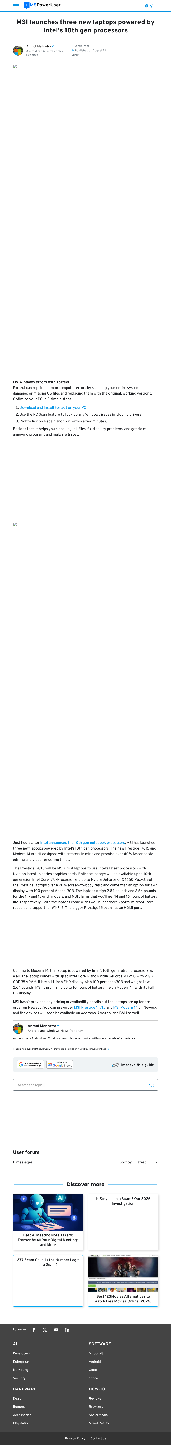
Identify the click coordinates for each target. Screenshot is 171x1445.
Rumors (19, 1407)
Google (94, 1370)
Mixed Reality (99, 1423)
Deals (17, 1399)
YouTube (56, 1330)
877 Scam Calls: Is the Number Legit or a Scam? (48, 1262)
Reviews (95, 1399)
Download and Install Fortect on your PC (53, 407)
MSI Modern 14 (125, 1007)
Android (95, 1362)
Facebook (33, 1330)
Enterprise (21, 1362)
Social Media (98, 1415)
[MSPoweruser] (42, 5)
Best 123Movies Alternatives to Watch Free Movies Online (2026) (123, 1299)
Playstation (21, 1423)
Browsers (96, 1407)
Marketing (20, 1370)
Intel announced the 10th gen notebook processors (82, 843)
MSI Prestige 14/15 (90, 1007)
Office (93, 1378)
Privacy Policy (75, 1439)
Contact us (98, 1439)
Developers (21, 1354)
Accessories (22, 1415)
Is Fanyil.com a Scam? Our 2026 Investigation (123, 1201)
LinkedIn (67, 1330)
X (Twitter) (45, 1330)
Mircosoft (96, 1354)
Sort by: (126, 1162)
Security (19, 1378)
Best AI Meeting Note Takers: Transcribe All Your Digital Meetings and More (48, 1240)
